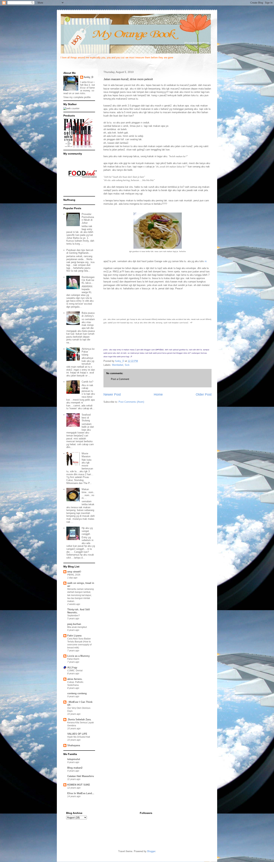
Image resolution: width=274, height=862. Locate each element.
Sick (127, 365)
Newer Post (112, 394)
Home (158, 394)
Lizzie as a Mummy (78, 656)
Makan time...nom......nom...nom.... (88, 493)
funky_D (88, 77)
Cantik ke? (87, 381)
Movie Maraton (86, 455)
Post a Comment (120, 379)
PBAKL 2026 (73, 574)
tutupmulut (73, 759)
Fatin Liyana (74, 635)
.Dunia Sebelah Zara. (79, 719)
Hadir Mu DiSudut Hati (78, 737)
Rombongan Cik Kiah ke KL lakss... (88, 280)
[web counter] (71, 108)
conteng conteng (77, 693)
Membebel (117, 365)
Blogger (151, 851)
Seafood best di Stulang (86, 417)
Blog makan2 (74, 767)
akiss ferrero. (74, 679)
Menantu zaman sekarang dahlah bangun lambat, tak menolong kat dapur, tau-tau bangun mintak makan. (80, 595)
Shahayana (73, 745)
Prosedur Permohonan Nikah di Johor (88, 218)
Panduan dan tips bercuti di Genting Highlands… (79, 251)
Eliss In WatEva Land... (80, 793)
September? (73, 615)
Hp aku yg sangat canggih (87, 531)
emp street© (74, 571)
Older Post (204, 394)
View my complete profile (77, 97)
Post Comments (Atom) (131, 401)
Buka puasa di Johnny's (88, 314)
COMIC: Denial (75, 670)
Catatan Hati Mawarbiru (80, 776)
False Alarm (73, 659)
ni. (206, 261)
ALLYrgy (72, 667)
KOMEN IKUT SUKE (78, 784)
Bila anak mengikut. (77, 627)
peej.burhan (74, 624)
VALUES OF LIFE (77, 733)
